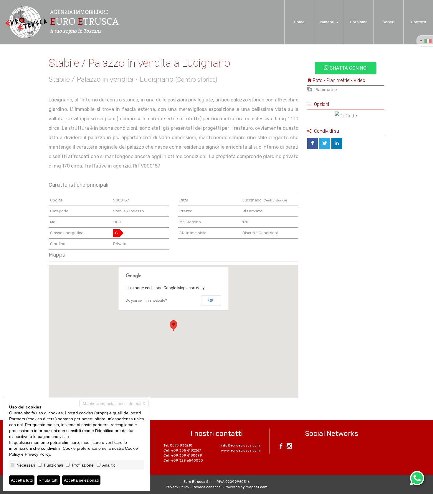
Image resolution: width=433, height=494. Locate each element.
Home (299, 22)
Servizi (389, 22)
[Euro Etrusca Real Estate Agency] (26, 22)
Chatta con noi (348, 68)
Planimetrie (325, 89)
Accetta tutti (22, 480)
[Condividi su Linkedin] (336, 143)
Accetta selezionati (81, 480)
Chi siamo (359, 22)
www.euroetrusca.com (240, 450)
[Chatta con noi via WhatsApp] (417, 478)
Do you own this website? (146, 300)
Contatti (418, 22)
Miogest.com (256, 487)
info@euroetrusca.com (240, 445)
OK (211, 300)
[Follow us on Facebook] (281, 447)
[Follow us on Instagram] (289, 447)
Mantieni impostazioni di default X (114, 403)
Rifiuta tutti (48, 480)
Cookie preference (80, 448)
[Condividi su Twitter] (324, 143)
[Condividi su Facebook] (312, 143)
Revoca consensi (207, 487)
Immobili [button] (328, 22)
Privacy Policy (177, 487)
